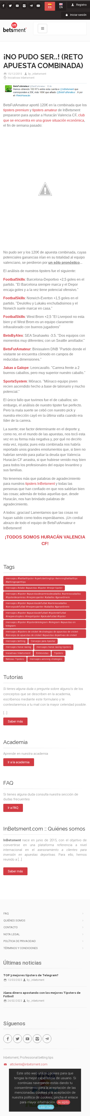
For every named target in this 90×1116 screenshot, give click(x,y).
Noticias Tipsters (15, 659)
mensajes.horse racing (18, 647)
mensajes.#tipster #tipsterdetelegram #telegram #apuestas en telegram (41, 624)
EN (61, 7)
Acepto (63, 1102)
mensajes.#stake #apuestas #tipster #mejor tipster (34, 587)
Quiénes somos (14, 920)
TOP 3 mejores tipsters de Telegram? (30, 975)
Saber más (15, 721)
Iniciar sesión (78, 14)
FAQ (6, 913)
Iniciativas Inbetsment (21, 77)
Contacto (10, 927)
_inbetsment (38, 73)
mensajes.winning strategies (46, 659)
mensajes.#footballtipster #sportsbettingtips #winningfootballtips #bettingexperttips (42, 580)
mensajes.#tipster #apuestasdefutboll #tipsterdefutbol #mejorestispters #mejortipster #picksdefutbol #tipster (36, 614)
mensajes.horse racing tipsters (53, 647)
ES (49, 7)
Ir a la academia (18, 762)
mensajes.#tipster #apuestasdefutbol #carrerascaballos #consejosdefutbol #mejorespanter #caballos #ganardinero (37, 605)
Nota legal (11, 934)
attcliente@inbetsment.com (28, 1064)
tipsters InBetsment (40, 483)
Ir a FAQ (13, 808)
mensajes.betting (15, 641)
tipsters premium (16, 110)
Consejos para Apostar (43, 641)
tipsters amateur (44, 110)
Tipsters (58, 653)
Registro (81, 4)
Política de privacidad (19, 941)
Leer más (46, 1107)
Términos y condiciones (20, 948)
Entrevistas (42, 653)
